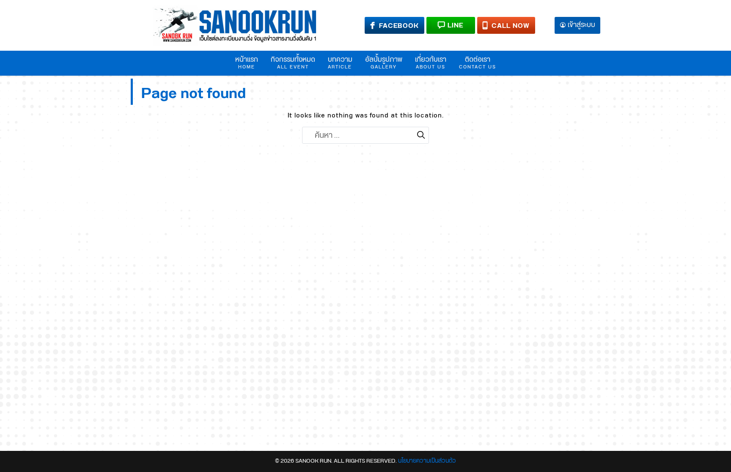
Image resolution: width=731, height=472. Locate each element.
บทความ (340, 62)
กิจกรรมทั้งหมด (293, 62)
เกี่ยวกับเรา (430, 62)
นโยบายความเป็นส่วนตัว (427, 461)
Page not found (193, 94)
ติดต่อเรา (477, 62)
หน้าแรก (246, 62)
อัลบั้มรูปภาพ (383, 62)
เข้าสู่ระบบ (581, 25)
